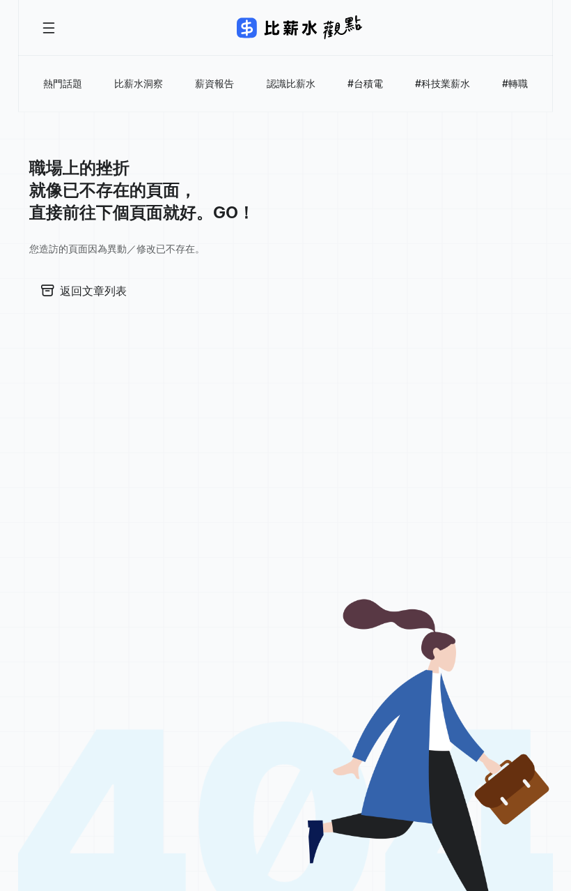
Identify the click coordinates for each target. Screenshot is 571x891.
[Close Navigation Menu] (49, 28)
